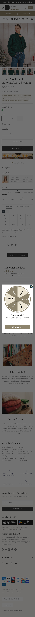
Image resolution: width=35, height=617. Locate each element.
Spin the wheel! (17, 327)
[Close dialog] (31, 286)
